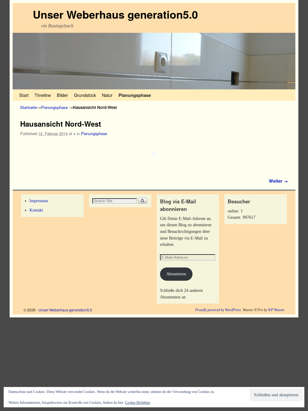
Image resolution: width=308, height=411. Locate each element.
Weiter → (278, 181)
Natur (107, 95)
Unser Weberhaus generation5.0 (115, 14)
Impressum (38, 200)
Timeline (43, 95)
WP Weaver (276, 310)
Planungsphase (135, 95)
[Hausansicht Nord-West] (154, 153)
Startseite (28, 107)
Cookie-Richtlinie (137, 402)
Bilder (62, 95)
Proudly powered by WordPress (218, 310)
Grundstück (85, 95)
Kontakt (36, 210)
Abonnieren (176, 273)
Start (24, 95)
